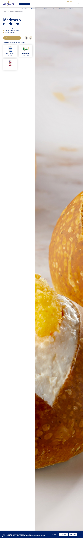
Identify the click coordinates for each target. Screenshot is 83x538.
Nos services (44, 8)
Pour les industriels (37, 3)
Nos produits (34, 8)
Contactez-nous (69, 3)
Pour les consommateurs (52, 3)
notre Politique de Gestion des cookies (24, 535)
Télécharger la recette (12, 38)
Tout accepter (73, 534)
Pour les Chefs (24, 3)
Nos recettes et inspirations (59, 8)
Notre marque (24, 8)
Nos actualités (72, 8)
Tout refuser (63, 534)
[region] (41, 534)
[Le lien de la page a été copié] (26, 38)
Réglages (54, 534)
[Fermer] (80, 534)
